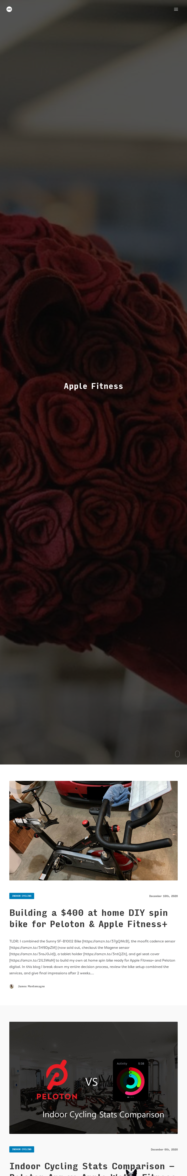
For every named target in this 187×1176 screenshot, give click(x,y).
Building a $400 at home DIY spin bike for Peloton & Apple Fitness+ (88, 918)
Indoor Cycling (21, 896)
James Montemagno (31, 986)
